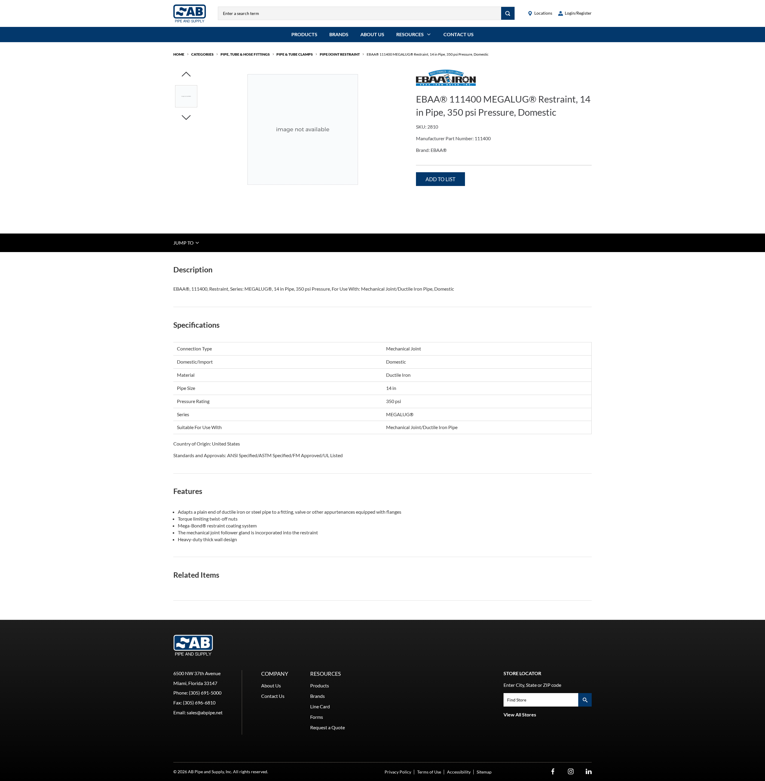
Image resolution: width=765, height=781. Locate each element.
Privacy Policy (398, 771)
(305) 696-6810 (199, 702)
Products (304, 34)
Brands (338, 34)
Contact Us (458, 34)
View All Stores (520, 714)
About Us (372, 34)
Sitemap (484, 771)
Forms (316, 717)
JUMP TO (184, 242)
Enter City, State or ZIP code (532, 685)
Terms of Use (429, 771)
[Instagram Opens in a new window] (571, 771)
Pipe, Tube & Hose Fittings (245, 54)
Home (178, 54)
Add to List (440, 179)
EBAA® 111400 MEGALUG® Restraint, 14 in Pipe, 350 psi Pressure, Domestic (428, 54)
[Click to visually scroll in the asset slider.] (186, 75)
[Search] (508, 13)
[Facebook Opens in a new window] (553, 771)
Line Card (320, 706)
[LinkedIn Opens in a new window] (589, 771)
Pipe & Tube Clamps (294, 54)
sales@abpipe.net (205, 712)
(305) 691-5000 (205, 692)
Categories (202, 54)
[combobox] (359, 13)
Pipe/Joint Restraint (340, 54)
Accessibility (459, 771)
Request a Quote (327, 727)
